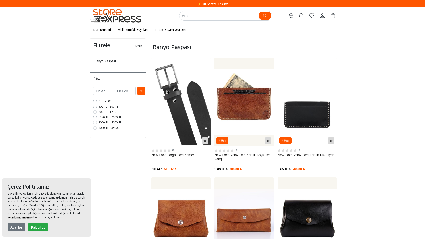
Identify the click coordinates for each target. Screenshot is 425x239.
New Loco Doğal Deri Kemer (172, 155)
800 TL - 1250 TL (109, 112)
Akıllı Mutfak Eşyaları (133, 29)
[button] (291, 15)
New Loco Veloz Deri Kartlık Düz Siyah (306, 155)
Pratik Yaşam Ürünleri (170, 29)
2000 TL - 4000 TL (110, 122)
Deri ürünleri (102, 29)
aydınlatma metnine (20, 217)
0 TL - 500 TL (107, 101)
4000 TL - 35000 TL (111, 128)
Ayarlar (16, 227)
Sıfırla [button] (139, 46)
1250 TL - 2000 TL (110, 117)
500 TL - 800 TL (108, 106)
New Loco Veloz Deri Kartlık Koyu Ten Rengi (242, 157)
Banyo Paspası (105, 61)
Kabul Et (38, 227)
